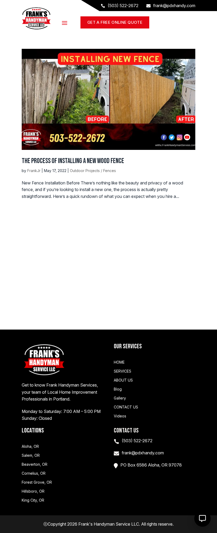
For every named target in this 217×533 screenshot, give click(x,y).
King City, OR (33, 500)
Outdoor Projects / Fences (93, 170)
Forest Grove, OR (37, 482)
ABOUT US (123, 380)
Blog (118, 389)
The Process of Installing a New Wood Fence (73, 161)
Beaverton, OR (34, 464)
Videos (120, 416)
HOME (119, 362)
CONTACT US (126, 407)
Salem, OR (31, 455)
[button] (202, 518)
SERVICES (122, 371)
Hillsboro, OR (33, 491)
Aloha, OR (30, 446)
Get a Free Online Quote (114, 22)
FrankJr (33, 170)
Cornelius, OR (34, 473)
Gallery (120, 398)
